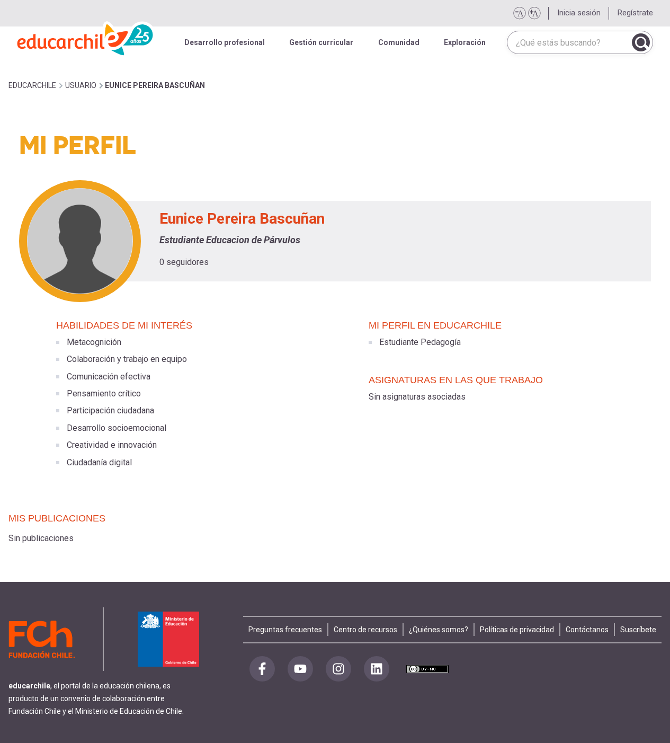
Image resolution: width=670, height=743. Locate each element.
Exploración (465, 42)
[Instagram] (338, 669)
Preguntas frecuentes (285, 629)
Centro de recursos (365, 629)
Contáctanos (587, 629)
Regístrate (635, 12)
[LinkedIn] (376, 669)
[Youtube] (300, 669)
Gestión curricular (321, 42)
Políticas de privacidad (517, 629)
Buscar (641, 42)
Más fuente (534, 13)
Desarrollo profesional (224, 42)
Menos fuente (519, 13)
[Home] (86, 37)
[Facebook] (262, 669)
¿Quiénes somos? (438, 629)
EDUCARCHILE (32, 85)
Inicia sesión (579, 12)
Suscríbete (638, 629)
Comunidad (398, 42)
